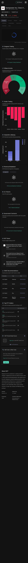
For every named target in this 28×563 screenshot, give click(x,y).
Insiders (20, 20)
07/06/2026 (22, 284)
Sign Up (11, 340)
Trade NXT (14, 12)
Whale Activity (8, 68)
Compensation (11, 23)
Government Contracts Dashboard (14, 230)
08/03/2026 (22, 279)
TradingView (24, 42)
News (9, 25)
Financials (10, 20)
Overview (4, 20)
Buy (13, 288)
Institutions (4, 23)
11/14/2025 (22, 293)
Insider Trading (8, 101)
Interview (14, 279)
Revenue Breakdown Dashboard (14, 185)
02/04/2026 (23, 288)
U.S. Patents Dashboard (14, 207)
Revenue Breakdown (10, 166)
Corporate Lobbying (9, 134)
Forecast (15, 20)
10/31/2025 (22, 297)
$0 (18, 311)
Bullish (13, 284)
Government (18, 23)
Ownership (4, 25)
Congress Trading (9, 46)
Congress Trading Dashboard (14, 62)
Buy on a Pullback (14, 298)
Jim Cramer (4, 279)
